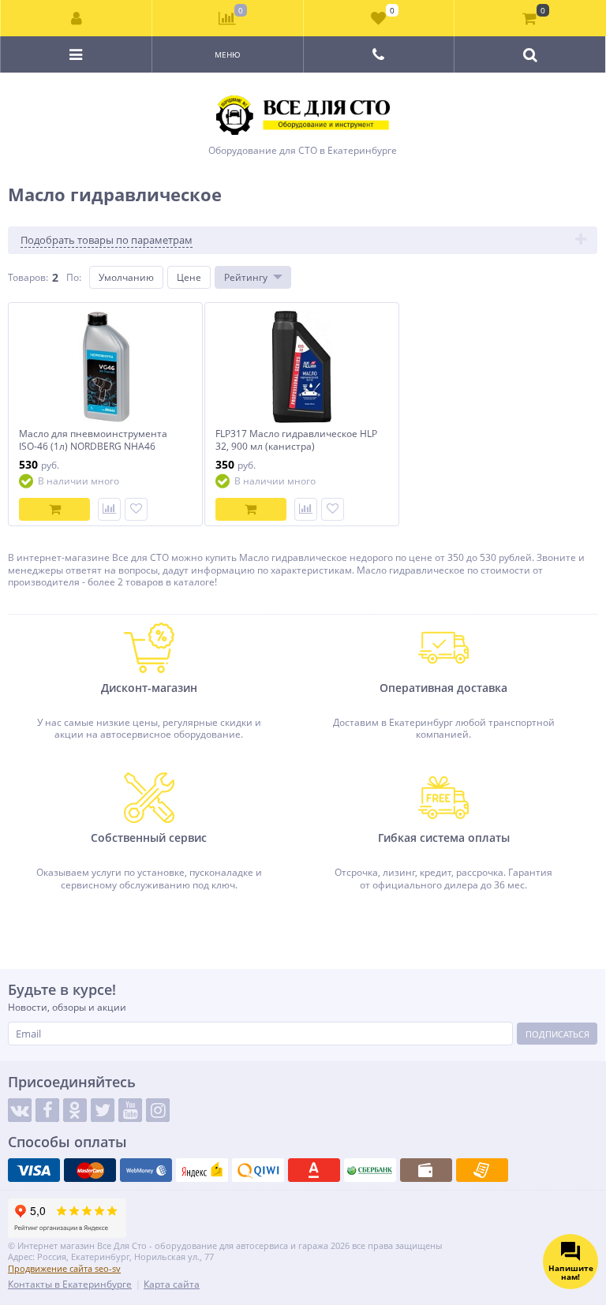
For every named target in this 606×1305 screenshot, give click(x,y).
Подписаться (557, 1034)
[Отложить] (136, 509)
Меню (228, 54)
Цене (189, 277)
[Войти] (76, 18)
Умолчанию (126, 277)
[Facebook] (47, 1110)
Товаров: (28, 277)
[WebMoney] (146, 1170)
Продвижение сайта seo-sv (64, 1268)
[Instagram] (158, 1110)
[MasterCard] (90, 1170)
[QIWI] (258, 1170)
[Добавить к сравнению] (109, 509)
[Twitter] (102, 1110)
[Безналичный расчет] (482, 1170)
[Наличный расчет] (426, 1170)
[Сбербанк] (370, 1170)
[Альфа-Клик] (314, 1170)
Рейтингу (245, 277)
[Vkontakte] (20, 1110)
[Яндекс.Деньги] (202, 1170)
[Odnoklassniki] (75, 1110)
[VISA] (34, 1170)
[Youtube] (130, 1110)
